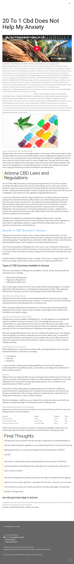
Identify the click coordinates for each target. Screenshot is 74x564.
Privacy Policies (10, 539)
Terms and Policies (11, 542)
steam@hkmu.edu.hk (17, 537)
